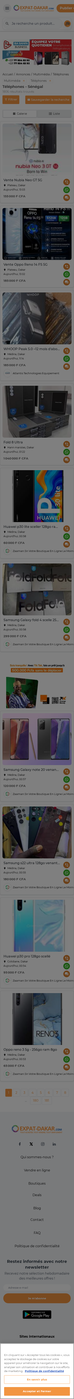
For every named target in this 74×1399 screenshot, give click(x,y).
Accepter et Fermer (37, 1391)
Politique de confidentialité (44, 1371)
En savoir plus (37, 1379)
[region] (37, 1371)
